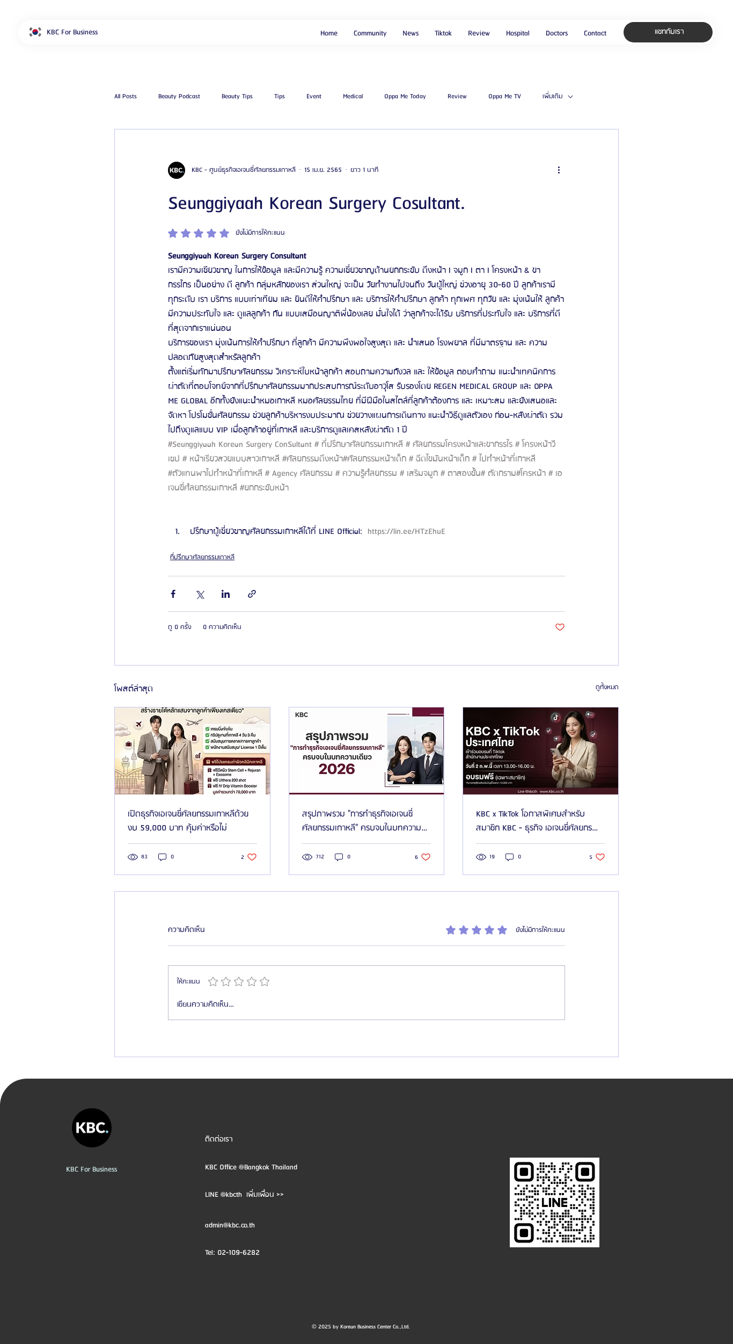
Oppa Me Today (405, 96)
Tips (279, 96)
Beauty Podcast (179, 96)
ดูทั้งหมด (607, 687)
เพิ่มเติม (552, 96)
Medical (353, 96)
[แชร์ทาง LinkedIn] (226, 594)
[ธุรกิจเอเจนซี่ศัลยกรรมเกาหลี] (540, 750)
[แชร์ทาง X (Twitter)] (199, 594)
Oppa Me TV (504, 96)
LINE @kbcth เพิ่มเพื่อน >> (244, 1194)
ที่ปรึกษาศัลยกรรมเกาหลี (202, 557)
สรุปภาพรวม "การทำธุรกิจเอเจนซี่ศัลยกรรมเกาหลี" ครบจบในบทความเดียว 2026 (361, 821)
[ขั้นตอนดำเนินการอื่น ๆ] (558, 170)
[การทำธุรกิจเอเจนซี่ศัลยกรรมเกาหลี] (366, 750)
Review (457, 96)
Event (313, 96)
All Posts (125, 96)
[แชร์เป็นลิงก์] (252, 594)
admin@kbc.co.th (230, 1225)
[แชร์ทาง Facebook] (173, 594)
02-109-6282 (238, 1252)
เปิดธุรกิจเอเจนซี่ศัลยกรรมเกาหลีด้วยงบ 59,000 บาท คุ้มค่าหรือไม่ (188, 821)
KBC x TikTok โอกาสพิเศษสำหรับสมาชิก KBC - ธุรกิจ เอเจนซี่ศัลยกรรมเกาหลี (538, 821)
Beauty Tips (237, 96)
